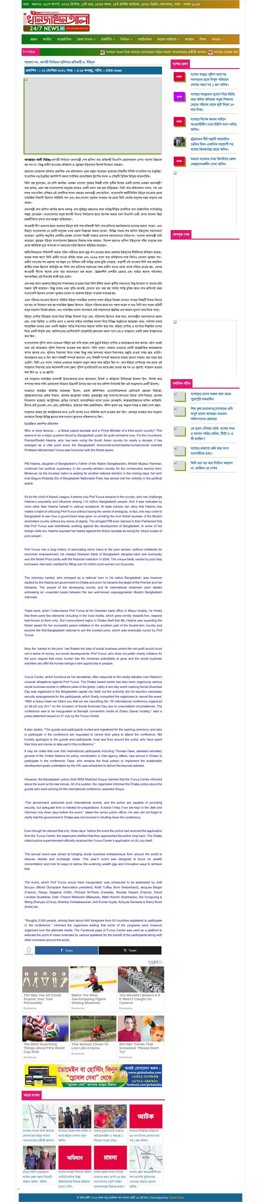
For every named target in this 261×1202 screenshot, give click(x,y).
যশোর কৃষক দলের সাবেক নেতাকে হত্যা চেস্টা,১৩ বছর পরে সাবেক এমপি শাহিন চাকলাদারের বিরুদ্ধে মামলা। (110, 1179)
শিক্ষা (203, 39)
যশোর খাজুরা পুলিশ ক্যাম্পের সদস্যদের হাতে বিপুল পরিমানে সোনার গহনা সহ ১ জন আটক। (210, 79)
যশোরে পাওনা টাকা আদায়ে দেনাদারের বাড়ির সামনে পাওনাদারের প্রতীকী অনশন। (145, 52)
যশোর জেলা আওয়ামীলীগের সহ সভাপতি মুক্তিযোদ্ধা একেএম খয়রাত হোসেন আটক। (145, 1179)
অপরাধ (189, 39)
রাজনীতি (107, 39)
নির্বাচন (125, 39)
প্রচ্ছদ (33, 39)
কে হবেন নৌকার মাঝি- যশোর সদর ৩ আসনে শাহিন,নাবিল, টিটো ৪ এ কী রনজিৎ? (213, 433)
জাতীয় (47, 39)
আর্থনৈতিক (145, 39)
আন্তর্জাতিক (64, 39)
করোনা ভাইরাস (167, 39)
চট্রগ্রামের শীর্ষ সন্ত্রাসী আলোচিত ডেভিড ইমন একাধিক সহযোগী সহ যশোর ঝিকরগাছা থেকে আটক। (212, 144)
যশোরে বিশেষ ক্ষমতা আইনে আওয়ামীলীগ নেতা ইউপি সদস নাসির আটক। (214, 124)
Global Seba (176, 1198)
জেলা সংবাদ (85, 39)
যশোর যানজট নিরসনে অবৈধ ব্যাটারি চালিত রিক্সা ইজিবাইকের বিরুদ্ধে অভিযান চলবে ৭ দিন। (74, 1179)
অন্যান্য (216, 39)
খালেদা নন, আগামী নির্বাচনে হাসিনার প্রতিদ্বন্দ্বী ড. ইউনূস (59, 62)
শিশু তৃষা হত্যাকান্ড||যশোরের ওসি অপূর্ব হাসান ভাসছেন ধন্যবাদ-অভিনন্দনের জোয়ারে (212, 413)
